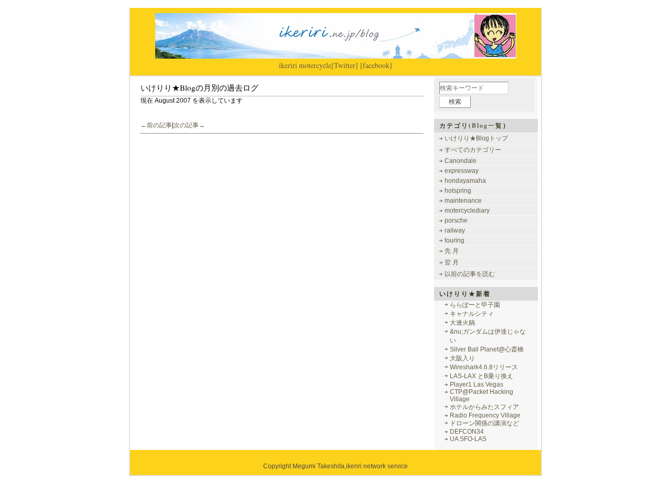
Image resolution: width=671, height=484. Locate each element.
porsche (456, 220)
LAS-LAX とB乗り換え (481, 376)
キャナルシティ (472, 313)
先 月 (452, 251)
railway (455, 230)
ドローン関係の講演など (484, 423)
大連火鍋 (462, 322)
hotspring (458, 190)
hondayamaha (465, 180)
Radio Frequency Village (485, 415)
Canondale (461, 160)
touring (454, 240)
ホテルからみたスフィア (484, 407)
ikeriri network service (377, 466)
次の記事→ (189, 125)
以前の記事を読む (470, 274)
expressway (462, 170)
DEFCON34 (467, 431)
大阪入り (462, 358)
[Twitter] (344, 65)
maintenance (463, 200)
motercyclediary (467, 210)
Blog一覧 (487, 125)
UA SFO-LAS (468, 439)
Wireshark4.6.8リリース (484, 367)
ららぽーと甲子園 (475, 305)
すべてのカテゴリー (473, 149)
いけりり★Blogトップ (476, 138)
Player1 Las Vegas (476, 384)
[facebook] (376, 65)
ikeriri (288, 65)
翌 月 (452, 262)
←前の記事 (156, 125)
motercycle (315, 65)
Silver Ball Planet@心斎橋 (487, 349)
